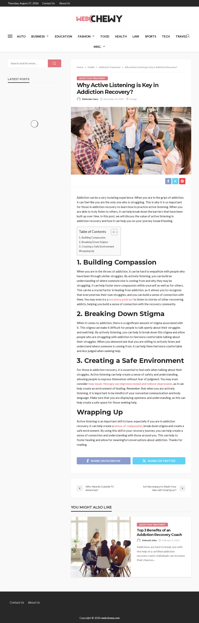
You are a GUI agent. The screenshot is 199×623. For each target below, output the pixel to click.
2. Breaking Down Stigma (93, 242)
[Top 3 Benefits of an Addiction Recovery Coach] (101, 547)
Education (63, 36)
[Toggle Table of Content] (112, 232)
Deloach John (149, 540)
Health (121, 36)
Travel (181, 36)
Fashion (84, 36)
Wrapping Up (86, 251)
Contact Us (48, 3)
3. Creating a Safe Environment (96, 246)
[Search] (188, 36)
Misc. (97, 46)
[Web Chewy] (99, 18)
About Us (64, 3)
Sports (150, 36)
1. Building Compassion (92, 237)
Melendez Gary (90, 99)
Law (136, 36)
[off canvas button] (10, 36)
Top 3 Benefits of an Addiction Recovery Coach (159, 532)
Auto (21, 36)
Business (38, 36)
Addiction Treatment (92, 78)
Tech (166, 36)
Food (105, 36)
